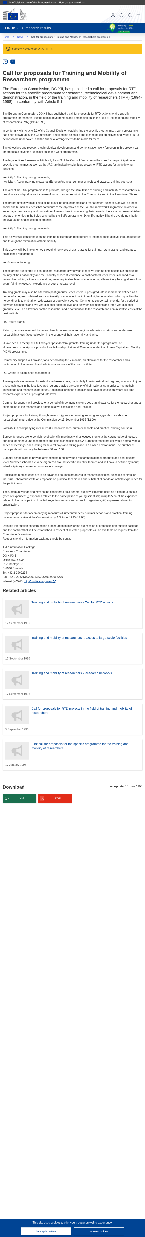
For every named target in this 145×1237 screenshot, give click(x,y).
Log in (113, 15)
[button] (121, 15)
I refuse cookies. (99, 1231)
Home (6, 36)
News (20, 36)
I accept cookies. (46, 1231)
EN (12, 61)
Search (130, 15)
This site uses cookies (47, 1222)
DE (5, 61)
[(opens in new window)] (15, 14)
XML (22, 798)
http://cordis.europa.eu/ (39, 581)
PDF (58, 798)
